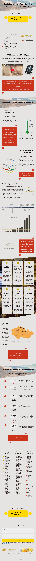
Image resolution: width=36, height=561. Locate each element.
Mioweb (21, 559)
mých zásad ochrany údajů (6, 543)
